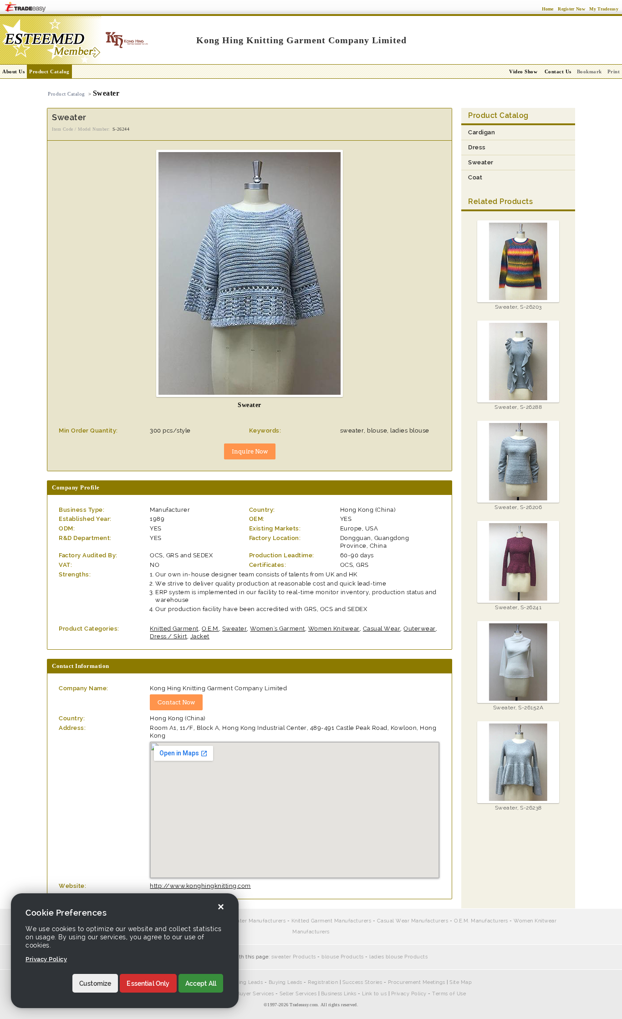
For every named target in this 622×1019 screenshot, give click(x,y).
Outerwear (419, 628)
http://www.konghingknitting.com (200, 885)
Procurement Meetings (416, 982)
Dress (477, 147)
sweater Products (293, 957)
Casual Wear (382, 628)
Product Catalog (49, 71)
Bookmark (589, 71)
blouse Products (342, 957)
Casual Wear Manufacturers (413, 921)
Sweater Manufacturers (256, 921)
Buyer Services (255, 994)
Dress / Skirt (168, 636)
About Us (13, 71)
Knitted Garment (174, 628)
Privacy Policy (409, 994)
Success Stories (362, 982)
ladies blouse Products (398, 957)
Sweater (234, 628)
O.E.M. (210, 628)
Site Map (460, 982)
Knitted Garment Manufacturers (331, 921)
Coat (475, 177)
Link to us (374, 994)
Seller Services (298, 994)
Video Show (523, 71)
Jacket (199, 636)
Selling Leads (246, 982)
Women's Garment (277, 628)
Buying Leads (285, 982)
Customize (95, 983)
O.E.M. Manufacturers (481, 921)
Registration (323, 982)
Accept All (201, 983)
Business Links (339, 994)
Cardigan (481, 132)
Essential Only (148, 983)
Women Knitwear (334, 628)
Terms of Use (449, 994)
